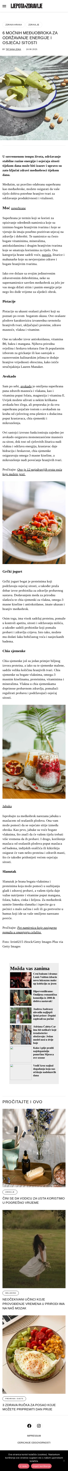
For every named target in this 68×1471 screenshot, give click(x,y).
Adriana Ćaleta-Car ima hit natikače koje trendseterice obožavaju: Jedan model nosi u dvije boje (44, 1034)
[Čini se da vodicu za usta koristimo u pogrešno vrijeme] (34, 1148)
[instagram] (39, 1426)
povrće (46, 254)
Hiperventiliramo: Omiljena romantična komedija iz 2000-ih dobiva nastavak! (45, 996)
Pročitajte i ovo (22, 1102)
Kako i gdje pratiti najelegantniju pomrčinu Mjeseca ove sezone (43, 1052)
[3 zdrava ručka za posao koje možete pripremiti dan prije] (34, 1354)
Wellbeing (10, 1293)
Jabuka (7, 806)
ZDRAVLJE (33, 25)
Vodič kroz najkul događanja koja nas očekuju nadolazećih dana (44, 1070)
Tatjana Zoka (13, 49)
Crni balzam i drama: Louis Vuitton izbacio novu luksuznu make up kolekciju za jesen (45, 978)
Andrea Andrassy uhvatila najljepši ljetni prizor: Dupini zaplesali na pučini (44, 1014)
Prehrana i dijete (14, 1399)
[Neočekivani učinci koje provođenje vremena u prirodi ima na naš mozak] (34, 1249)
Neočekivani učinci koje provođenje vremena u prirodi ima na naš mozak (33, 1304)
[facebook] (29, 1426)
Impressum (34, 1436)
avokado (26, 386)
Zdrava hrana (13, 25)
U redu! (24, 1466)
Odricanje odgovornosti (34, 1442)
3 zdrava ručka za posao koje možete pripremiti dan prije (29, 1407)
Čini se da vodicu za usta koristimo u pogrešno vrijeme (33, 1201)
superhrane (18, 208)
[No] (64, 1460)
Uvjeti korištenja (41, 1466)
